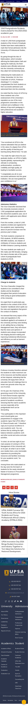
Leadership (4, 621)
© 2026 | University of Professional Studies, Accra (14, 696)
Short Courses (19, 638)
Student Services (19, 652)
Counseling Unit (19, 679)
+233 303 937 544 (16, 585)
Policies (4, 700)
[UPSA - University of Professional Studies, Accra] (6, 4)
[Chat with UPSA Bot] (24, 702)
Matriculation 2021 (6, 479)
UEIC (16, 683)
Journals (24, 1)
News (16, 700)
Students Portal (19, 648)
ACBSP (2, 1)
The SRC (17, 667)
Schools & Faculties (6, 652)
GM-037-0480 (16, 596)
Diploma (17, 628)
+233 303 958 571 (16, 581)
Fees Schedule (5, 655)
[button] (4, 487)
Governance (4, 618)
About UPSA (4, 611)
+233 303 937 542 (16, 589)
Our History (4, 615)
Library (18, 1)
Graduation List (10, 1)
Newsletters (10, 700)
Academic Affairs (6, 648)
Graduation (4, 670)
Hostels (17, 670)
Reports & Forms (5, 631)
